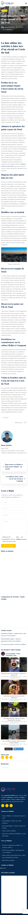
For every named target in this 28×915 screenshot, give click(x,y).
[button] (26, 3)
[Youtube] (6, 757)
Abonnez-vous (19, 749)
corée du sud (5, 417)
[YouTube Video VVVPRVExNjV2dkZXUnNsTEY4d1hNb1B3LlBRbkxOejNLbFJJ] (14, 709)
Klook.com (3, 868)
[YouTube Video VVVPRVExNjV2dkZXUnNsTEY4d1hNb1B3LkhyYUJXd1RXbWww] (14, 664)
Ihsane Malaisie (9, 27)
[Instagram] (11, 757)
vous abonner (18, 538)
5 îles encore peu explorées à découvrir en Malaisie (13, 644)
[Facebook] (2, 757)
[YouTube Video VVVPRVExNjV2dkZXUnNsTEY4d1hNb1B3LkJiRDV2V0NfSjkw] (14, 732)
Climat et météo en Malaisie (9, 831)
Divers (4, 10)
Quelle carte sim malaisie (8, 860)
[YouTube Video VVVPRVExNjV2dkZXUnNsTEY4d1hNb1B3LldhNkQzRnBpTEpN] (14, 687)
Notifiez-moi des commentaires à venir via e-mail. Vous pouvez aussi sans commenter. (14, 539)
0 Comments (8, 29)
